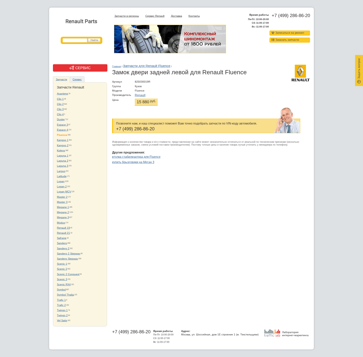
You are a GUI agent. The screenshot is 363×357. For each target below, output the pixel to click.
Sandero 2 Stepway (68, 253)
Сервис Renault (154, 16)
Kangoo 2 (62, 145)
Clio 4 (60, 114)
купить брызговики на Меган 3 (133, 162)
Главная (116, 66)
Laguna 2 (62, 160)
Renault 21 (63, 233)
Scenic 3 (62, 279)
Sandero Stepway (67, 258)
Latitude (62, 176)
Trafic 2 (61, 305)
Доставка (176, 16)
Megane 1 (63, 207)
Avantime (62, 93)
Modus (61, 222)
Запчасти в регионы (126, 16)
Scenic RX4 (64, 284)
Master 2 (62, 197)
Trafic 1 (61, 300)
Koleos (61, 150)
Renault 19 (63, 227)
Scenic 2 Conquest (68, 274)
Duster (61, 119)
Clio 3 (60, 109)
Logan (60, 181)
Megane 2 (63, 212)
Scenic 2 (62, 269)
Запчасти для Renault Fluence (146, 66)
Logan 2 (62, 186)
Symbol (61, 289)
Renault (140, 95)
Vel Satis (62, 320)
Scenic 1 (62, 263)
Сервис (77, 79)
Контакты (194, 16)
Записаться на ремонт (289, 32)
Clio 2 (60, 104)
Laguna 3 (62, 165)
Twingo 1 (62, 310)
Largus (61, 171)
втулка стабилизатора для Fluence (136, 156)
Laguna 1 (62, 155)
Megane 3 (63, 217)
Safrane (61, 238)
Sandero (62, 243)
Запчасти (61, 79)
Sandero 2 (63, 248)
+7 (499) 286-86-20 (291, 15)
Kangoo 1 (62, 140)
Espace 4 (62, 129)
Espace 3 (62, 124)
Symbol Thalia (65, 294)
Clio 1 (60, 99)
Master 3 (62, 202)
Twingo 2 (62, 315)
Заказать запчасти (287, 39)
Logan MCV (64, 191)
